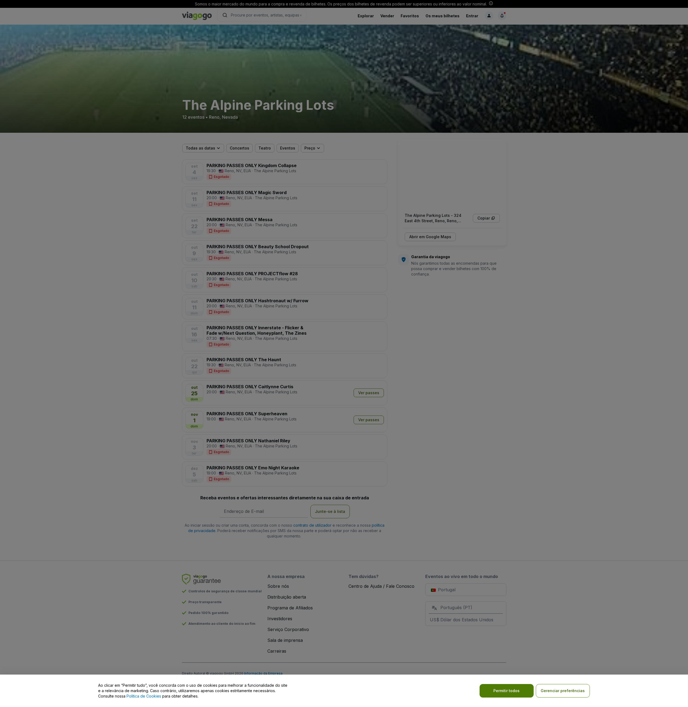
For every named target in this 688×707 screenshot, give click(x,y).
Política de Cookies (144, 696)
